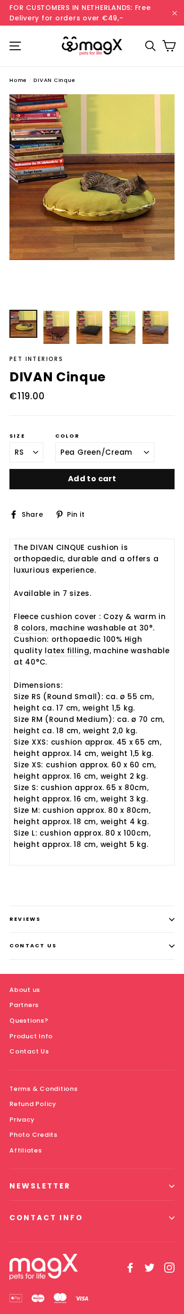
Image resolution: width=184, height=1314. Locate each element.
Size (17, 436)
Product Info (31, 1036)
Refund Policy (33, 1103)
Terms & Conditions (43, 1088)
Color (67, 436)
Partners (24, 1004)
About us (24, 989)
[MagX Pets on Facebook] (130, 1267)
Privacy (21, 1119)
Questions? (29, 1020)
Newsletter (40, 1186)
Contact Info (46, 1218)
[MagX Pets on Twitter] (149, 1267)
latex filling (67, 651)
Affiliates (25, 1150)
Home (18, 80)
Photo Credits (33, 1134)
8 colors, (31, 628)
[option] (92, 177)
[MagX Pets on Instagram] (169, 1267)
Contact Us (33, 945)
